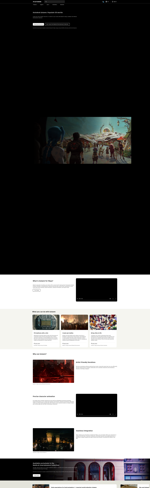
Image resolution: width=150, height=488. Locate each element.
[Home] (37, 1)
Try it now (36, 290)
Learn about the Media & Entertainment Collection (57, 24)
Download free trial (38, 24)
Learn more (37, 343)
